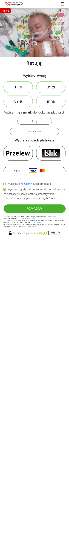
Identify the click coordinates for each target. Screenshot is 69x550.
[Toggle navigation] (62, 4)
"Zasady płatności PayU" (27, 218)
